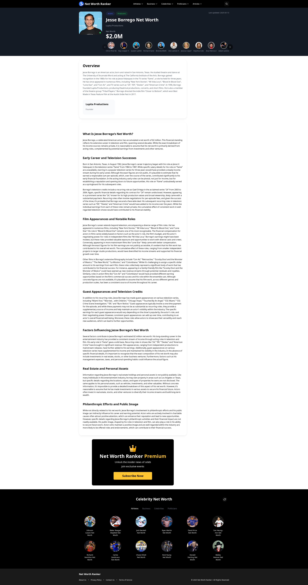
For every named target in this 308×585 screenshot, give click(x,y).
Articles (196, 4)
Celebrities (166, 4)
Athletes (137, 4)
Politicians (181, 4)
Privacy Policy (96, 580)
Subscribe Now (133, 476)
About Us (82, 580)
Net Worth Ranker (98, 4)
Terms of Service (125, 580)
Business (151, 4)
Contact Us (110, 580)
